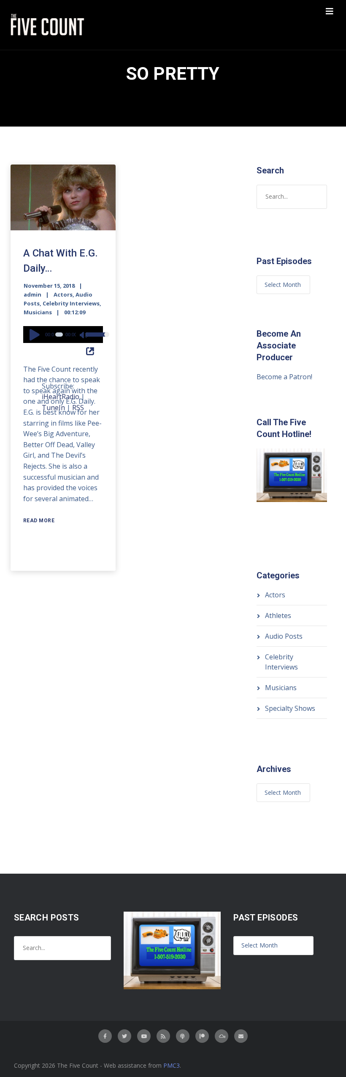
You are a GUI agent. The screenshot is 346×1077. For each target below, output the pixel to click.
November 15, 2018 (49, 285)
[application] (63, 334)
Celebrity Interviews (71, 303)
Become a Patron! (284, 376)
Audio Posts (284, 636)
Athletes (278, 615)
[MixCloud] (221, 1036)
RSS (78, 407)
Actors (63, 294)
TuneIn (53, 407)
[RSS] (163, 1036)
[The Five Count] (48, 25)
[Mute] (84, 336)
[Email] (241, 1036)
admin (32, 294)
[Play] (35, 334)
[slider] (92, 340)
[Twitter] (124, 1036)
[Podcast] (182, 1036)
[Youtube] (144, 1036)
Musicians (38, 312)
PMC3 (171, 1065)
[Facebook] (105, 1036)
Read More (39, 521)
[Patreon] (202, 1036)
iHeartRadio (60, 396)
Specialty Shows (290, 708)
